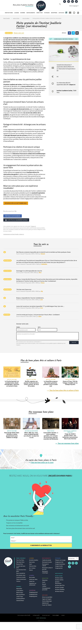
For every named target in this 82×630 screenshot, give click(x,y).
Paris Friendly (6, 18)
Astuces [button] (61, 12)
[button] (66, 12)
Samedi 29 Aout (20, 600)
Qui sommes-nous (20, 575)
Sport (30, 564)
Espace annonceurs (21, 579)
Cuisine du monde (46, 560)
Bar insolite (32, 577)
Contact (18, 581)
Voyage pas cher (59, 562)
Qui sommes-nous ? (46, 615)
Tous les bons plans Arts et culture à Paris (64, 390)
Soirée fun (31, 581)
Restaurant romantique (45, 572)
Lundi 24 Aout (19, 590)
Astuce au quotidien (47, 597)
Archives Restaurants (58, 582)
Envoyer (74, 342)
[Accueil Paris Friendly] (41, 5)
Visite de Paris (32, 566)
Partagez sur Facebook (12, 216)
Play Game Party (20, 562)
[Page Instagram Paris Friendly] (68, 1)
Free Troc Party (20, 560)
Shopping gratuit (33, 592)
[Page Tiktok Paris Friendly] (76, 1)
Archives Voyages (59, 587)
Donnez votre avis (19, 33)
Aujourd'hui (19, 588)
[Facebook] (69, 32)
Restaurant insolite (47, 562)
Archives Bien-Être (60, 585)
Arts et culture (26, 18)
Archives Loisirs (59, 578)
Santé (43, 582)
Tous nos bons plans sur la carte (42, 462)
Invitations (9, 12)
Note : (39, 327)
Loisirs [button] (16, 12)
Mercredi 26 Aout (20, 594)
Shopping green (33, 596)
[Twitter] (73, 32)
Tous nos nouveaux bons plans (68, 443)
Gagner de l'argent (46, 599)
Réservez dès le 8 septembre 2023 (15, 203)
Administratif (45, 603)
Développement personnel (46, 588)
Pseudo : (18, 327)
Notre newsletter (20, 573)
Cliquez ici (33, 226)
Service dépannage (47, 601)
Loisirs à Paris (16, 18)
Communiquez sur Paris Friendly (24, 615)
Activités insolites (33, 560)
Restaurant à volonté (45, 564)
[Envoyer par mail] (77, 32)
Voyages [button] (46, 12)
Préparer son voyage (60, 560)
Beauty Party (19, 564)
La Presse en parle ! (36, 615)
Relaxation (44, 580)
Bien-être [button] (40, 12)
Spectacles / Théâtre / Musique (70, 431)
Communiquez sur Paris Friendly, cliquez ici (13, 234)
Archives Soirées (59, 580)
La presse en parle (20, 577)
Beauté (44, 584)
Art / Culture (32, 568)
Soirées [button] (22, 12)
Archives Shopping (59, 589)
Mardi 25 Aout (19, 592)
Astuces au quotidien (31, 430)
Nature (31, 570)
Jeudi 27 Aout (19, 596)
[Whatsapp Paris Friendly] (72, 1)
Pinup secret (41, 620)
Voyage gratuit (59, 568)
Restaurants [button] (31, 12)
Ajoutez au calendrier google (17, 220)
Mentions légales (56, 615)
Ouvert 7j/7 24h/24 (46, 605)
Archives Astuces (59, 591)
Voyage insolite (59, 566)
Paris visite (50, 430)
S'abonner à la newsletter (41, 545)
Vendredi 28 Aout (20, 598)
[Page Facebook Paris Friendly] (64, 1)
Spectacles (32, 562)
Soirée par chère (33, 579)
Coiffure (44, 586)
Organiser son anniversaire (32, 584)
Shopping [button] (54, 12)
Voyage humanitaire (60, 564)
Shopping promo (33, 594)
